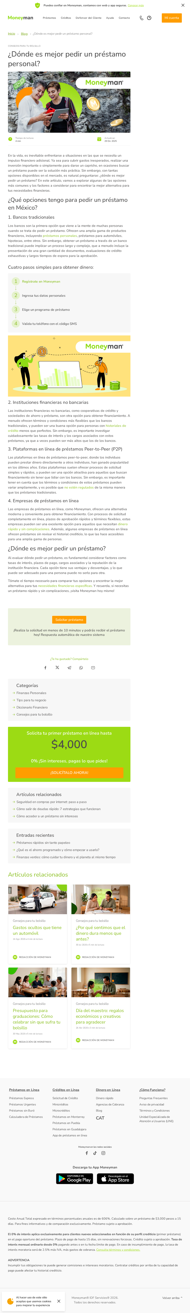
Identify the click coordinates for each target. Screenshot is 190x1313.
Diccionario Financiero (32, 707)
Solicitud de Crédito (65, 1098)
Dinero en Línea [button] (108, 1090)
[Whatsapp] (81, 668)
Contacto (124, 18)
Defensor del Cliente (88, 18)
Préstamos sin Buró (22, 1111)
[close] (183, 5)
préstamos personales (60, 236)
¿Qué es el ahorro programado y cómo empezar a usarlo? (58, 850)
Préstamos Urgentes (22, 1104)
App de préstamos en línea (70, 1135)
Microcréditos (61, 1111)
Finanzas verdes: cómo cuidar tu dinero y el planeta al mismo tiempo (66, 857)
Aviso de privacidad (151, 1104)
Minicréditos (60, 1104)
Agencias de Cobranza (110, 1104)
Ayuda (110, 18)
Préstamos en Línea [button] (24, 1090)
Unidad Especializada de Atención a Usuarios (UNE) (156, 1119)
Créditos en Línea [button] (66, 1090)
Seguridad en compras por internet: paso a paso (51, 802)
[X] (57, 668)
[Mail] (93, 668)
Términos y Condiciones (154, 1111)
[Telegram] (69, 668)
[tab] (30, 1090)
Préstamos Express (21, 1098)
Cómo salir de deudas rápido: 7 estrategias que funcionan (58, 809)
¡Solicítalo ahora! (69, 772)
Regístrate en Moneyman (41, 281)
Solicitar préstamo (69, 619)
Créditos (66, 18)
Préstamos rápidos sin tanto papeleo (43, 842)
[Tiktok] (95, 1153)
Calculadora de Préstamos (26, 1117)
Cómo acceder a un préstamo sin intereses (47, 816)
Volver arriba (171, 1298)
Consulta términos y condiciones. (118, 1250)
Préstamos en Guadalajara (69, 1129)
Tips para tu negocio (31, 700)
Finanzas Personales (31, 693)
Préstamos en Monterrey (69, 1117)
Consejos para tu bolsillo (24, 45)
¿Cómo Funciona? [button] (152, 1090)
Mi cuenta (172, 18)
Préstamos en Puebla (66, 1123)
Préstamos (49, 18)
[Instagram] (103, 1153)
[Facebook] (45, 668)
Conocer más (136, 5)
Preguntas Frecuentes (153, 1098)
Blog (99, 1111)
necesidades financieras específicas (65, 586)
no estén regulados (78, 487)
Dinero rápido (104, 1098)
